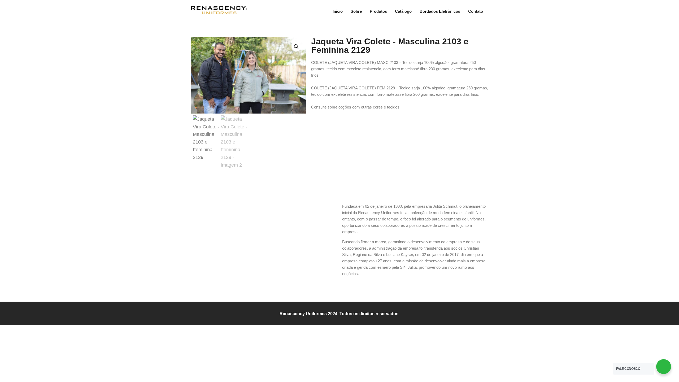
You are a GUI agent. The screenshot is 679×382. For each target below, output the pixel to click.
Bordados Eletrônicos (440, 11)
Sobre (356, 11)
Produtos (378, 11)
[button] (296, 46)
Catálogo (403, 11)
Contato (475, 11)
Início (338, 11)
